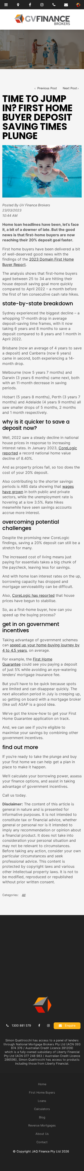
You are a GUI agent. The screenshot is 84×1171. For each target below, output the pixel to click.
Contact (42, 1142)
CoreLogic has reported (33, 595)
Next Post (70, 88)
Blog (42, 1117)
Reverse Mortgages (42, 1125)
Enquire (70, 1025)
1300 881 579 (21, 1025)
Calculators (42, 1109)
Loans (42, 1101)
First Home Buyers (42, 1092)
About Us (42, 1134)
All (23, 895)
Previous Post (46, 88)
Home (42, 1084)
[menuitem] (42, 1084)
